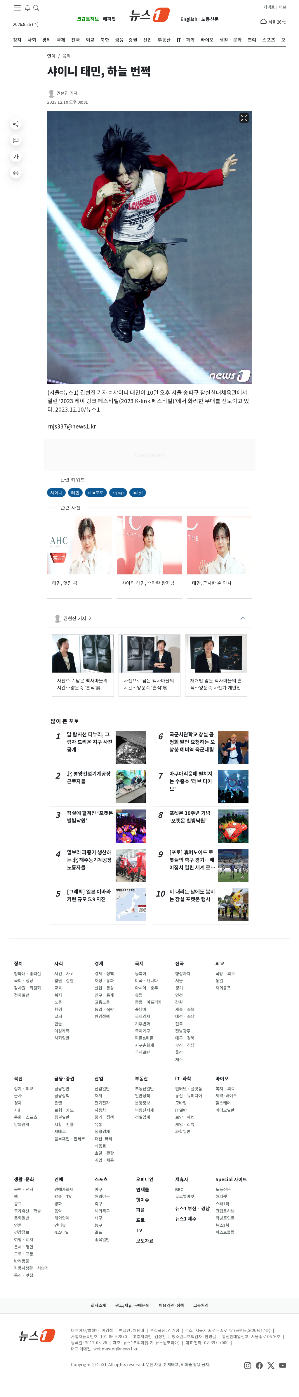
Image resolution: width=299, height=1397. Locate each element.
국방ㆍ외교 (225, 973)
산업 (99, 1079)
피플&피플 (144, 1038)
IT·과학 (183, 1079)
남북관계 (21, 1124)
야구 (98, 1189)
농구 (98, 1225)
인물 (58, 1023)
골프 (98, 1232)
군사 (18, 1095)
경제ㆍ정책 (104, 973)
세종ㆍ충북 (184, 1009)
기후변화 (142, 1023)
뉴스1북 (222, 1225)
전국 (179, 964)
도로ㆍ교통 (23, 1254)
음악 (58, 1211)
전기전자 (102, 1103)
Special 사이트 (231, 1179)
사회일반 (61, 1038)
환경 (58, 1009)
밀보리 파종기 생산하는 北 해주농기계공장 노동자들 (89, 860)
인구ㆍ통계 (104, 995)
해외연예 (61, 1218)
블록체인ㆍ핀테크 (69, 1139)
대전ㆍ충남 (184, 1016)
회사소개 (98, 1305)
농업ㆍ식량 (104, 1009)
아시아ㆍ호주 (146, 988)
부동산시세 (144, 1110)
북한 (18, 1079)
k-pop (118, 492)
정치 (18, 964)
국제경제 (142, 1016)
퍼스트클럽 (224, 1232)
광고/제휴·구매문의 (132, 1305)
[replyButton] (16, 140)
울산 (179, 1052)
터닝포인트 (224, 1218)
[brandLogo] (149, 14)
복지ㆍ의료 (225, 1088)
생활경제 (102, 1131)
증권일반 (61, 1117)
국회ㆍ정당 (23, 980)
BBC (179, 1189)
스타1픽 (222, 1203)
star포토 (96, 492)
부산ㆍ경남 (184, 1045)
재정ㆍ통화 (104, 980)
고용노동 (102, 1002)
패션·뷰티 (103, 1139)
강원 (179, 1002)
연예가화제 (63, 1189)
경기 (179, 988)
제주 (179, 1059)
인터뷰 (60, 1225)
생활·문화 (24, 1179)
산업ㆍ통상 (104, 988)
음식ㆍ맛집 (23, 1275)
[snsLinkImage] (247, 1365)
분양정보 (142, 1103)
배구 (98, 1218)
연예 (58, 1179)
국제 (139, 964)
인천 (179, 995)
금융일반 (61, 1088)
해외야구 (102, 1196)
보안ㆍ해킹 (184, 1117)
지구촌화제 (144, 1045)
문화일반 (21, 1218)
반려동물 (21, 1261)
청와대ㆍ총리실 (27, 973)
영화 (58, 1203)
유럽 (138, 995)
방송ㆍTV (63, 1196)
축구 (98, 1203)
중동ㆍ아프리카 (148, 1002)
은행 (58, 1103)
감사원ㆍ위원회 (27, 988)
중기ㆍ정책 (104, 1117)
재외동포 (223, 988)
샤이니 (56, 492)
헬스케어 (223, 1103)
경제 (99, 964)
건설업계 (142, 1117)
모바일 (181, 1103)
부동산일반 (144, 1088)
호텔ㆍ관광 (104, 1153)
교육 (58, 988)
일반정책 (142, 1095)
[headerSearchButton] (36, 7)
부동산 (141, 1079)
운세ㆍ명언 (23, 1247)
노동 (58, 1002)
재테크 (60, 1131)
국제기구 (142, 1031)
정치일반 (21, 995)
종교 (18, 1203)
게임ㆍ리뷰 (184, 1124)
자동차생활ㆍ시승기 (31, 1268)
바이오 (222, 1079)
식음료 (100, 1146)
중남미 (140, 1009)
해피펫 (109, 19)
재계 (98, 1095)
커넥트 (269, 7)
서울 (179, 980)
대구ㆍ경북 (184, 1038)
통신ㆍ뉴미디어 (188, 1095)
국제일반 (142, 1052)
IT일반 (181, 1110)
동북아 (140, 973)
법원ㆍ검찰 (64, 980)
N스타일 (61, 1232)
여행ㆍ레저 (23, 1239)
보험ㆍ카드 (64, 1110)
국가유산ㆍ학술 (27, 1211)
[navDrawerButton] (17, 8)
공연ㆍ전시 (23, 1189)
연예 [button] (51, 56)
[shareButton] (16, 124)
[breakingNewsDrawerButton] (27, 7)
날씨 (58, 1016)
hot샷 (138, 492)
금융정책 (61, 1095)
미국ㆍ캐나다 (146, 980)
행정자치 (182, 973)
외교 (219, 964)
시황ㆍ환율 (64, 1124)
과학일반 (182, 1131)
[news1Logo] (37, 1335)
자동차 (100, 1110)
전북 (179, 1023)
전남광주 (182, 1031)
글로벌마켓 (184, 1196)
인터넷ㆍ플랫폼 (188, 1088)
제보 (282, 7)
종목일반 (102, 1239)
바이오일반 (224, 1110)
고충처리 (200, 1305)
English (188, 19)
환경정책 (102, 1016)
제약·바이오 (226, 1095)
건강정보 (21, 1232)
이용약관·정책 (171, 1305)
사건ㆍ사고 (64, 973)
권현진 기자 (67, 93)
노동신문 (210, 19)
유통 (98, 1124)
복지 (58, 995)
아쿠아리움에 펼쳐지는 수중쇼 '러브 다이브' (191, 781)
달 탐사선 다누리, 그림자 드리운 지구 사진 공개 (89, 742)
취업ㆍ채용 (104, 1160)
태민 (75, 492)
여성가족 (61, 1031)
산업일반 (102, 1088)
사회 (58, 964)
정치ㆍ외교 (23, 1088)
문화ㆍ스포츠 (25, 1117)
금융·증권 (64, 1079)
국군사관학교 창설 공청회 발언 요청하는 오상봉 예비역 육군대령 (192, 742)
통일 (219, 980)
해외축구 (102, 1211)
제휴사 (181, 1179)
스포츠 (101, 1179)
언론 (18, 1225)
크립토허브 (88, 19)
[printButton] (16, 173)
